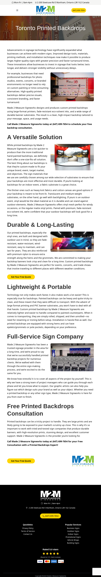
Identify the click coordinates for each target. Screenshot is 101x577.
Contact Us (27, 534)
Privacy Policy (27, 528)
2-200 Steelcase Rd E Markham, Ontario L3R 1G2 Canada (63, 2)
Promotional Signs (73, 537)
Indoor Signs (73, 534)
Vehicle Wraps (73, 540)
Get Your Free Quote (21, 277)
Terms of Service (28, 531)
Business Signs (73, 528)
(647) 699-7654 (79, 10)
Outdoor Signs (73, 531)
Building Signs (73, 543)
